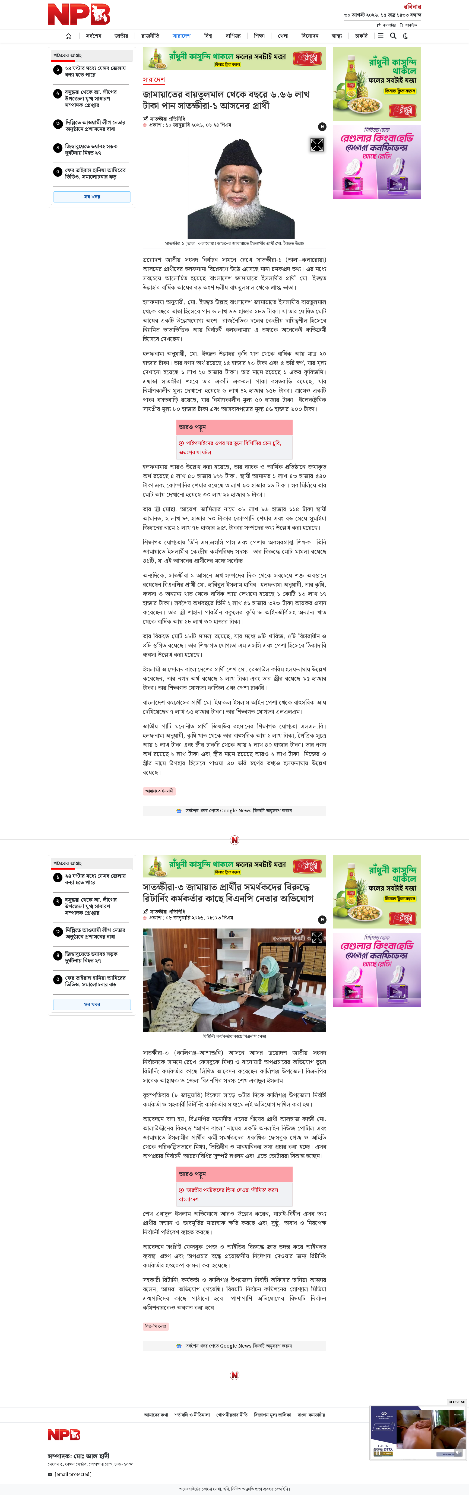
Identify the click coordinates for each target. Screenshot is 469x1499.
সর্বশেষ (93, 36)
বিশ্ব (208, 36)
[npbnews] (79, 15)
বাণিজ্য (233, 36)
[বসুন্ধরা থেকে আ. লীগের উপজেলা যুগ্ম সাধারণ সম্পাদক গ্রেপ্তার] (91, 100)
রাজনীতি (150, 36)
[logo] (64, 1434)
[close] (393, 37)
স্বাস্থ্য (337, 36)
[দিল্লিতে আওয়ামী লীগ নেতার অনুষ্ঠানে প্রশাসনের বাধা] (91, 127)
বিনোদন (310, 36)
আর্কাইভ (411, 25)
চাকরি (361, 36)
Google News (236, 811)
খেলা (283, 36)
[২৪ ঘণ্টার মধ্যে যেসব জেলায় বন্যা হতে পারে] (91, 72)
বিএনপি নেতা (155, 1326)
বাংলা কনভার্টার (311, 1415)
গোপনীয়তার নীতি (232, 1415)
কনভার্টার (389, 25)
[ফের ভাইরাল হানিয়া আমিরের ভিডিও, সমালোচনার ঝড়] (91, 174)
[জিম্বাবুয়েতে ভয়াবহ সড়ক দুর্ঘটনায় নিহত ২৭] (91, 151)
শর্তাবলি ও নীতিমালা (192, 1415)
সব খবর (92, 197)
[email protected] (73, 1474)
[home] (68, 36)
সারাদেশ (182, 36)
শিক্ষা (259, 36)
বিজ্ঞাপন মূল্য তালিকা (272, 1415)
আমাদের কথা (156, 1415)
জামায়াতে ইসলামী (159, 791)
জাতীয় (121, 36)
